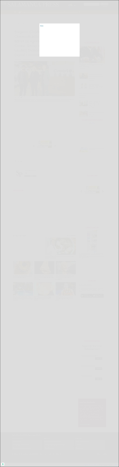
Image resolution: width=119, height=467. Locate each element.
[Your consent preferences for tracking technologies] (2, 464)
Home (41, 25)
